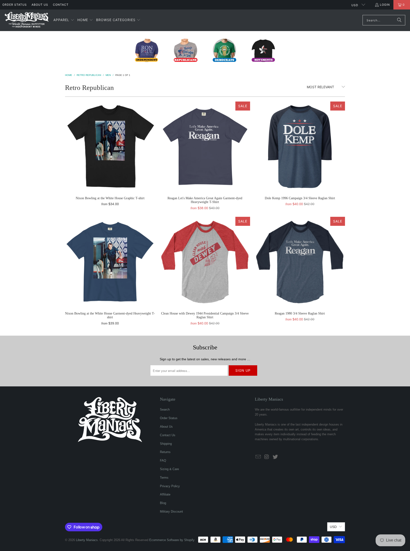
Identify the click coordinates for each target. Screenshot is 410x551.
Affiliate (165, 494)
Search (165, 409)
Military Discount (171, 511)
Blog (163, 503)
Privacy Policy (170, 486)
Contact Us (167, 435)
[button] (63, 20)
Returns (165, 452)
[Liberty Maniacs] (27, 20)
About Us (40, 4)
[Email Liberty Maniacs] (258, 457)
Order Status (14, 4)
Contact (61, 4)
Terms (164, 477)
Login (385, 4)
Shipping (166, 443)
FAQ (163, 460)
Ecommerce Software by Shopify (172, 540)
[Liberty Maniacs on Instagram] (266, 457)
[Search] (399, 20)
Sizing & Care (169, 469)
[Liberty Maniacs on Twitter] (275, 457)
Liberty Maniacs (87, 540)
